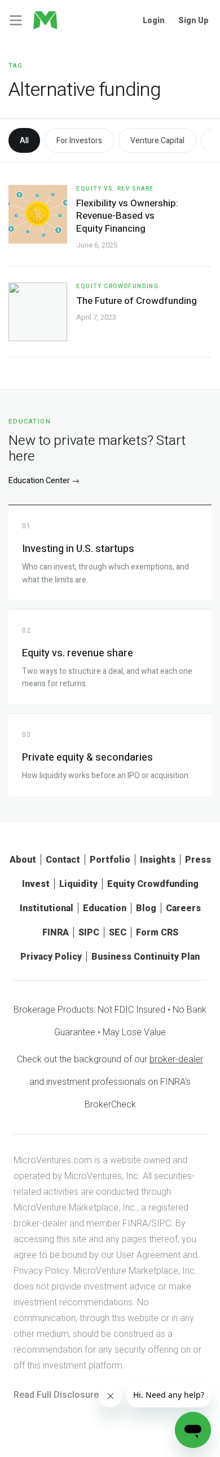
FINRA (55, 932)
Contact (63, 859)
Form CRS (157, 932)
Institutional (46, 908)
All (24, 141)
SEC (117, 932)
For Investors (79, 141)
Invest (36, 883)
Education (104, 908)
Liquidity (78, 883)
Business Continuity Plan (145, 956)
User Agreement (148, 1255)
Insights (157, 859)
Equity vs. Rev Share (115, 189)
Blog (146, 908)
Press (198, 859)
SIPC (88, 932)
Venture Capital (157, 141)
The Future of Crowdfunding (136, 301)
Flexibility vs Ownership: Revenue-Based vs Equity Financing (127, 215)
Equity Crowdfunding (117, 286)
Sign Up (193, 20)
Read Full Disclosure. (57, 1394)
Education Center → (44, 481)
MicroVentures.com (53, 1160)
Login (154, 20)
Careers (183, 908)
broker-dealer (176, 1059)
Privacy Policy (51, 956)
